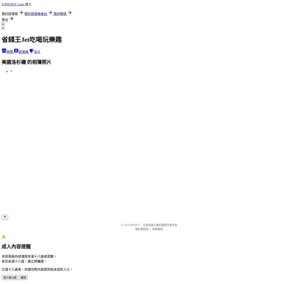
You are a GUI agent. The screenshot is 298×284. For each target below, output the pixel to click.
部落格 (24, 52)
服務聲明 (157, 229)
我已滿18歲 (10, 277)
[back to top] (5, 217)
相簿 (10, 52)
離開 (23, 277)
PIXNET (134, 225)
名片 (37, 52)
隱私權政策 (141, 229)
